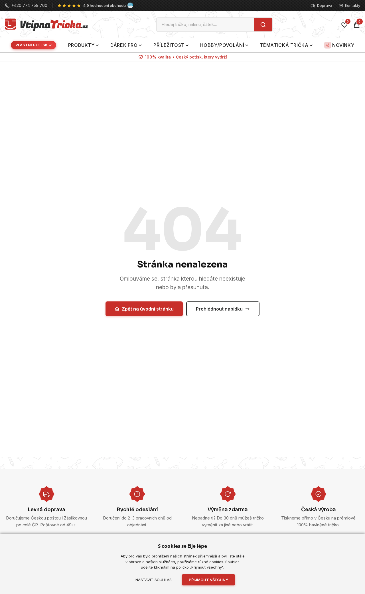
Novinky (343, 45)
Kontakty (352, 5)
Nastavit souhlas (153, 579)
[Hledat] (263, 24)
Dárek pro (124, 45)
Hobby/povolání (222, 45)
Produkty (81, 45)
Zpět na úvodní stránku (148, 309)
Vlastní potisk (31, 45)
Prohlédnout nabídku (219, 309)
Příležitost (168, 45)
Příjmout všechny (206, 567)
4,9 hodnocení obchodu (104, 5)
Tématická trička (284, 45)
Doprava (324, 5)
